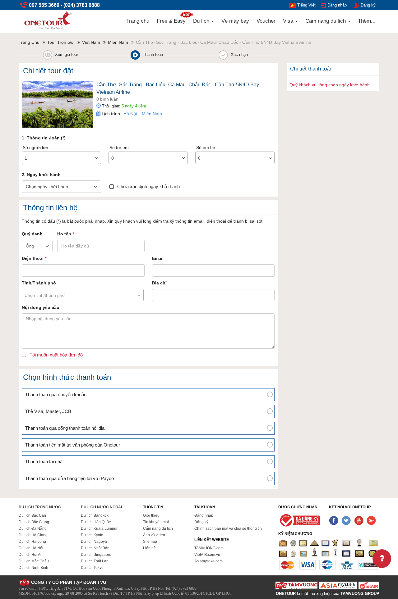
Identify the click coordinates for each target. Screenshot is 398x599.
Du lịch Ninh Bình (33, 567)
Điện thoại (34, 258)
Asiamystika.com (208, 561)
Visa (289, 21)
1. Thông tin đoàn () (44, 137)
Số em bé (205, 147)
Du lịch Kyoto (92, 535)
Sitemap (150, 541)
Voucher (266, 21)
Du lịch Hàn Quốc (96, 522)
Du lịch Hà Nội (31, 548)
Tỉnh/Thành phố (39, 282)
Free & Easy (171, 21)
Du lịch (202, 21)
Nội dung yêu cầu (40, 307)
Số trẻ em (119, 147)
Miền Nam (151, 113)
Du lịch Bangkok (95, 515)
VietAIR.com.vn (207, 554)
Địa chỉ (159, 282)
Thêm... (367, 21)
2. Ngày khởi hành (41, 174)
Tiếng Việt (306, 5)
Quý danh (32, 233)
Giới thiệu (151, 515)
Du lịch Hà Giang (33, 535)
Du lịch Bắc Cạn (32, 515)
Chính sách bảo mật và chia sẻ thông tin (228, 528)
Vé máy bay (235, 21)
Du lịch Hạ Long (32, 541)
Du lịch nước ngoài (101, 507)
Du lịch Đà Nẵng (33, 528)
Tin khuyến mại (156, 522)
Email (158, 258)
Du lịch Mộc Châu (34, 561)
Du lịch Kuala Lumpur (99, 528)
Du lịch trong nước (40, 507)
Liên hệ (149, 548)
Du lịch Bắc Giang (34, 522)
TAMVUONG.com (209, 548)
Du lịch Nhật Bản (95, 548)
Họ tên (65, 233)
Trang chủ (137, 21)
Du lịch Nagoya (94, 541)
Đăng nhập (337, 5)
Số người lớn (35, 147)
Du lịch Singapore (96, 554)
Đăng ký (368, 5)
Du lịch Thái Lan (95, 561)
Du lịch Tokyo (92, 567)
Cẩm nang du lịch (326, 21)
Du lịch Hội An (31, 554)
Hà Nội (130, 113)
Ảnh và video (154, 535)
